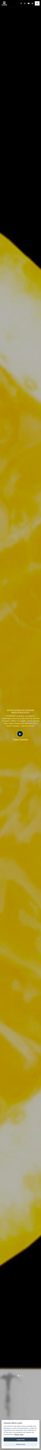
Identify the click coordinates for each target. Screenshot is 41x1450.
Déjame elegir (19, 1434)
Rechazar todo (20, 1444)
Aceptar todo (21, 1439)
